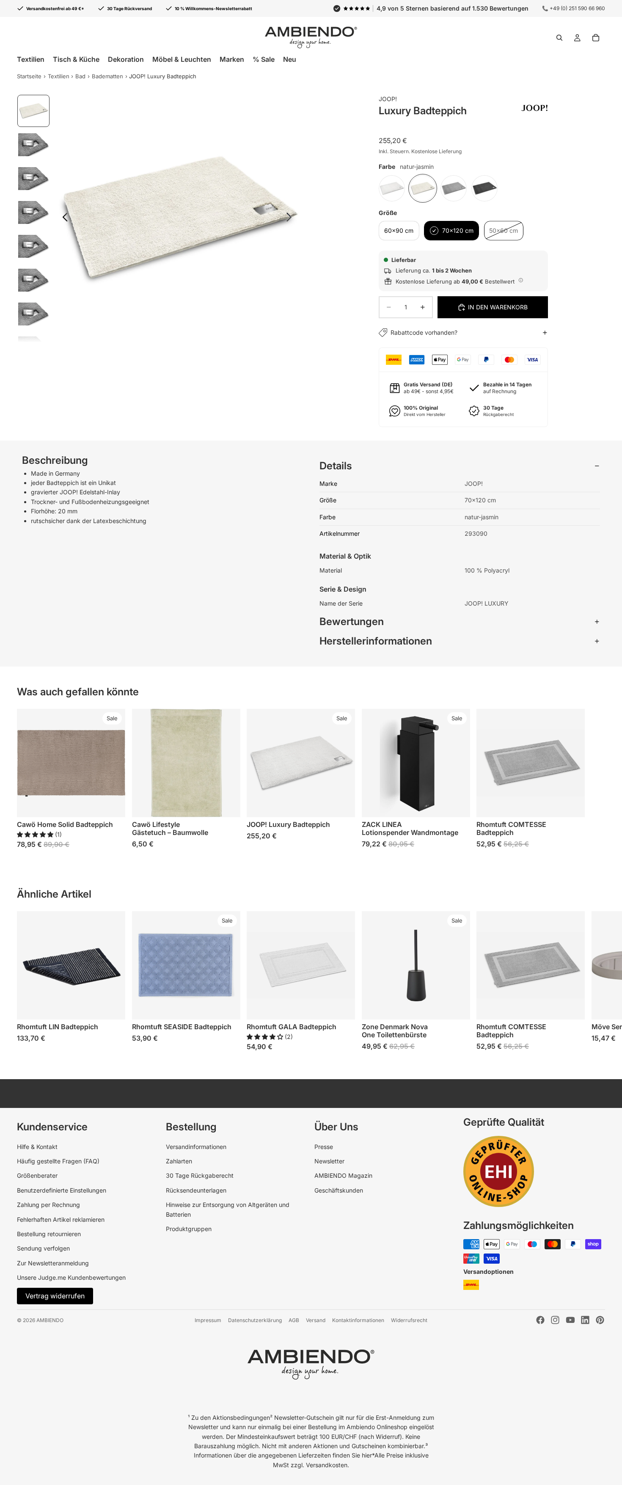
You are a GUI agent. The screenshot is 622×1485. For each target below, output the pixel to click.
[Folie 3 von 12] (33, 178)
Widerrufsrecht (409, 1320)
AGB (294, 1320)
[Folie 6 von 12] (33, 280)
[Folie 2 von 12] (33, 144)
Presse (323, 1146)
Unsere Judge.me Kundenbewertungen (71, 1277)
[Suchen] (559, 37)
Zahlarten (179, 1161)
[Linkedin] (585, 1320)
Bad (80, 76)
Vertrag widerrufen (55, 1296)
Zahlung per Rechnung (48, 1204)
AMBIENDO (49, 1320)
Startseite (29, 76)
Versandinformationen (196, 1146)
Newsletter (329, 1161)
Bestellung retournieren (49, 1233)
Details (335, 466)
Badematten (107, 76)
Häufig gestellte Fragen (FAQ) (58, 1161)
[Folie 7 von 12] (33, 314)
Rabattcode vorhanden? (424, 332)
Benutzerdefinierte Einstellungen (61, 1190)
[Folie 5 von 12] (33, 246)
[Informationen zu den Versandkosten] (521, 280)
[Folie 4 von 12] (33, 212)
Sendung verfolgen (43, 1248)
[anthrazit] (484, 188)
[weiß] (392, 188)
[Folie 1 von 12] (33, 111)
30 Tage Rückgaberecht (200, 1175)
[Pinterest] (600, 1320)
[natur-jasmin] (423, 188)
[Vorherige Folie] (62, 218)
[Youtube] (570, 1320)
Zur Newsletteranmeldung (53, 1263)
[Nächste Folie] (291, 218)
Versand (315, 1320)
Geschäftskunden (338, 1190)
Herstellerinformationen (375, 641)
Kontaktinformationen (358, 1320)
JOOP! (388, 98)
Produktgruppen (189, 1228)
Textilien (58, 76)
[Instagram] (555, 1320)
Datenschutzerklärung (255, 1320)
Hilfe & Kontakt (37, 1146)
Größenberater (37, 1175)
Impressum (208, 1320)
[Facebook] (540, 1320)
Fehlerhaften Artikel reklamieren (61, 1219)
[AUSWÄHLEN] (112, 804)
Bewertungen (351, 621)
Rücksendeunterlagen (196, 1190)
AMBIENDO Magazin (343, 1175)
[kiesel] (453, 188)
